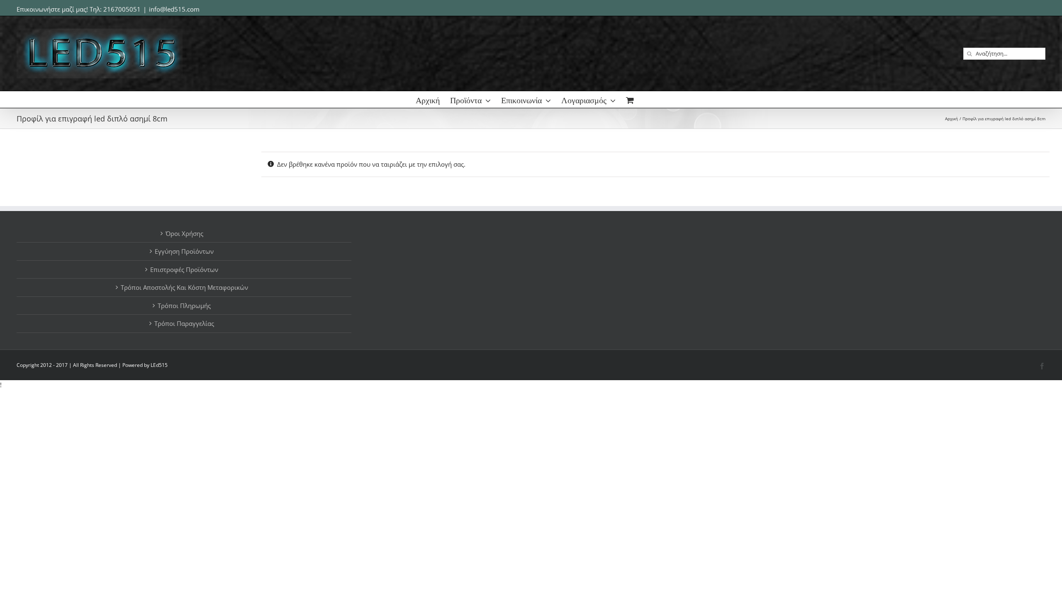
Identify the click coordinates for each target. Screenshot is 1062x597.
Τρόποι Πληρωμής (184, 305)
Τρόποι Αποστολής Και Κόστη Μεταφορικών (184, 287)
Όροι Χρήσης (184, 233)
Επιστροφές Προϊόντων (184, 269)
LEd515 (159, 365)
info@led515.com (174, 9)
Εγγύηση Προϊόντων (184, 251)
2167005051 (122, 9)
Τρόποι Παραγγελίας (184, 323)
